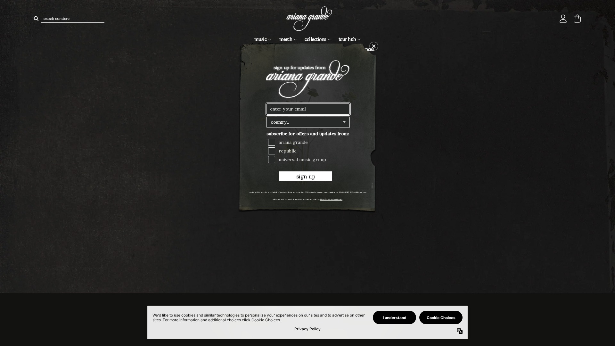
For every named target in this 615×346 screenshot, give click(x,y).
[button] (374, 46)
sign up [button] (305, 176)
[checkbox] (309, 142)
